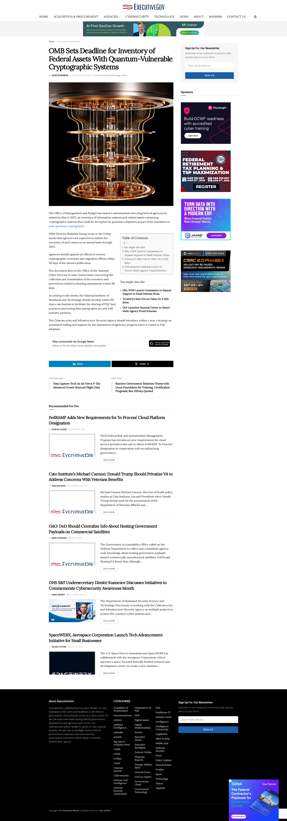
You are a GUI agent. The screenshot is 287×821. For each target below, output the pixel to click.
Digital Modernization (143, 726)
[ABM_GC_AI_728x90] (143, 28)
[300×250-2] (206, 170)
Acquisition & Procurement (76, 16)
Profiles (160, 769)
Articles (118, 720)
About (199, 16)
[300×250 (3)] (206, 122)
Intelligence (162, 721)
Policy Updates (163, 760)
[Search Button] (255, 16)
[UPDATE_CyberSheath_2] (206, 271)
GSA (158, 707)
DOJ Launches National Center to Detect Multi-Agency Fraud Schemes (145, 268)
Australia (118, 732)
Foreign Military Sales (143, 766)
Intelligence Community (162, 728)
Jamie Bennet (58, 594)
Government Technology (68, 41)
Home (43, 16)
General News (142, 772)
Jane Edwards (60, 75)
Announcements (123, 715)
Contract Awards (118, 769)
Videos (159, 783)
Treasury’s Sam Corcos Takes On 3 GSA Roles (146, 260)
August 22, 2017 (77, 429)
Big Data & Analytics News (122, 743)
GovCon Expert (143, 776)
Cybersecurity (137, 16)
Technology (164, 16)
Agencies (111, 16)
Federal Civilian (143, 752)
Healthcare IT (163, 712)
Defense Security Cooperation (120, 790)
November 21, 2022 (82, 75)
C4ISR (117, 749)
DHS (137, 715)
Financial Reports (139, 758)
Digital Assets (142, 720)
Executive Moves (140, 738)
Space (159, 774)
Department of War (143, 709)
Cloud (117, 763)
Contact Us (236, 16)
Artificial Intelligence (120, 726)
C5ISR (117, 753)
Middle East (162, 743)
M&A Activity (163, 738)
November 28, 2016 (78, 486)
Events (138, 732)
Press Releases (163, 764)
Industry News (163, 717)
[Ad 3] (206, 219)
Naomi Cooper (59, 647)
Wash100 (215, 16)
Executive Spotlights (140, 746)
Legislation (161, 733)
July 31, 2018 (76, 538)
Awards (117, 736)
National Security (160, 749)
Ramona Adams (59, 429)
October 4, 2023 (76, 594)
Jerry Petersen (59, 538)
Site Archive (104, 810)
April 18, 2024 (76, 647)
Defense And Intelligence (121, 782)
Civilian (118, 758)
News (184, 16)
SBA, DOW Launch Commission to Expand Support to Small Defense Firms (147, 253)
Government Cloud (142, 783)
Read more (110, 459)
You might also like (134, 247)
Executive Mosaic (71, 810)
